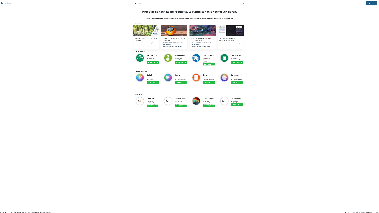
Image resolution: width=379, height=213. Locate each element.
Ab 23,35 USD (236, 82)
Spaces (177, 75)
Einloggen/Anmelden (371, 3)
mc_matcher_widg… (239, 98)
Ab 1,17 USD (151, 105)
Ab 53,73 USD (207, 64)
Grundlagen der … (210, 55)
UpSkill (149, 75)
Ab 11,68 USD (207, 105)
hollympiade (180, 55)
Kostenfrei (179, 82)
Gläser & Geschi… (238, 55)
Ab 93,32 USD (179, 62)
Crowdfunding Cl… (210, 98)
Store (205, 75)
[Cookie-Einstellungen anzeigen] (5, 212)
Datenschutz (369, 212)
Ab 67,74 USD (151, 62)
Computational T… (238, 75)
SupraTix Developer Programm (218, 18)
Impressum (376, 212)
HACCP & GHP (152, 55)
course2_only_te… (182, 98)
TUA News (151, 98)
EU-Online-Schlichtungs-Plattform (356, 212)
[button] (157, 62)
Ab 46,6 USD (236, 62)
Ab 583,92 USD (151, 82)
